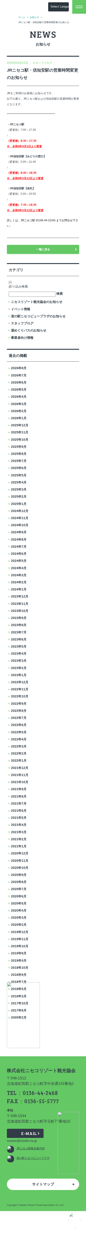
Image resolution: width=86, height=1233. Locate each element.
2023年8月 (19, 625)
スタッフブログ (22, 323)
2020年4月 (19, 910)
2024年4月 (19, 568)
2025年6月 (19, 468)
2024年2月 (19, 582)
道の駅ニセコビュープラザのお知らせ (38, 316)
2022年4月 (19, 739)
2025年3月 (19, 489)
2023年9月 (19, 618)
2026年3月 (19, 404)
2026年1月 (19, 418)
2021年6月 (19, 810)
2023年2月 (19, 668)
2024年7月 (19, 546)
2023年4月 (19, 653)
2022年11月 (19, 689)
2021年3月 (19, 832)
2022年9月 (19, 703)
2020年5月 (19, 903)
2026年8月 (19, 368)
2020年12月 (19, 853)
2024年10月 (19, 525)
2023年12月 (19, 596)
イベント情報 (20, 309)
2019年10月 (19, 946)
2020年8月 (19, 882)
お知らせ (34, 17)
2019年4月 (19, 960)
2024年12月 (19, 511)
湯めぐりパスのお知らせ (28, 330)
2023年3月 (19, 660)
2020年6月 (19, 896)
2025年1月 (19, 504)
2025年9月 (19, 446)
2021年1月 (19, 846)
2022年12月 (19, 682)
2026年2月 (19, 411)
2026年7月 (19, 375)
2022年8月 (19, 711)
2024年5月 (19, 561)
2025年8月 (19, 454)
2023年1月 (19, 675)
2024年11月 (19, 518)
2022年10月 (19, 696)
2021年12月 (19, 768)
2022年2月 (19, 753)
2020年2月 (19, 924)
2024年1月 (19, 589)
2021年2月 (19, 839)
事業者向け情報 (22, 337)
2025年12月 (19, 425)
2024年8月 (19, 539)
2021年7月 (19, 803)
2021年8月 (19, 796)
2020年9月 (19, 875)
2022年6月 (19, 725)
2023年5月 (19, 646)
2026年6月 (19, 382)
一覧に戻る (43, 249)
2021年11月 (19, 775)
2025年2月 (19, 496)
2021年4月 (19, 825)
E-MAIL (29, 1133)
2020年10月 (19, 868)
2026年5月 (19, 389)
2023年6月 (19, 639)
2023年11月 (19, 604)
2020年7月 (19, 889)
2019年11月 (19, 939)
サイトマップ (43, 1184)
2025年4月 (19, 482)
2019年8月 (19, 953)
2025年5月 (19, 475)
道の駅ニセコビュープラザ (33, 1158)
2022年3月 (19, 746)
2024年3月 (19, 575)
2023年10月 (19, 611)
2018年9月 (19, 975)
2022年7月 (19, 718)
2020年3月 (19, 917)
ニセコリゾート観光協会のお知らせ (36, 302)
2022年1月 (19, 760)
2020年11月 (19, 860)
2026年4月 (19, 396)
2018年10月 (19, 967)
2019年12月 (19, 932)
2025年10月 (19, 439)
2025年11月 (19, 432)
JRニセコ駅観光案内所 (31, 1148)
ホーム (21, 17)
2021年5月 (19, 817)
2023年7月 (19, 632)
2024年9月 (19, 532)
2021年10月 (19, 782)
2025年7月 (19, 461)
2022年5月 (19, 732)
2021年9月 (19, 789)
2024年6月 (19, 553)
